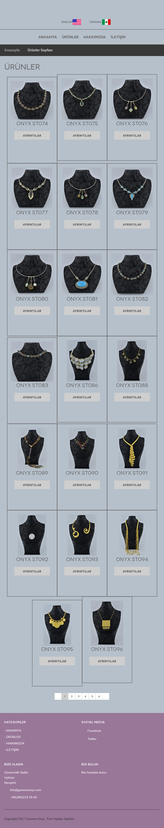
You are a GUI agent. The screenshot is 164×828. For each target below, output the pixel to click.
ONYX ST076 (132, 123)
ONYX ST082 (132, 298)
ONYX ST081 (82, 298)
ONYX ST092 (32, 559)
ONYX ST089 (32, 472)
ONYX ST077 (32, 212)
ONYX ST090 (82, 472)
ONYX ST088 (132, 385)
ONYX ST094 (132, 559)
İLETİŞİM (118, 37)
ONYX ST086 (82, 385)
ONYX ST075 (82, 123)
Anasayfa (12, 50)
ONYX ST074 (32, 123)
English (67, 21)
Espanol (96, 21)
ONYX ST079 (132, 212)
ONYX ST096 (107, 649)
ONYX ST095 (57, 649)
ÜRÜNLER (70, 37)
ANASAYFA (47, 37)
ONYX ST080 (32, 298)
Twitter (92, 739)
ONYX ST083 (32, 385)
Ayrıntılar (32, 135)
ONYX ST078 (82, 212)
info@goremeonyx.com (25, 790)
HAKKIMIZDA (94, 37)
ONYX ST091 (132, 472)
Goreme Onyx (82, 9)
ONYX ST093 (82, 559)
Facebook (94, 730)
